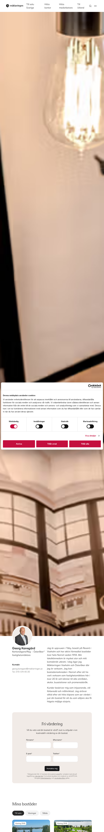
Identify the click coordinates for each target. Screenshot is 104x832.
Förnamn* (30, 740)
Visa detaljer (90, 436)
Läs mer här (39, 776)
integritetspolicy (45, 778)
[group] (52, 813)
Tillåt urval (52, 444)
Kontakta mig (52, 768)
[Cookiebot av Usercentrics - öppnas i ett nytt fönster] (90, 386)
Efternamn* (57, 740)
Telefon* (56, 753)
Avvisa (19, 444)
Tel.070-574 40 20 (21, 671)
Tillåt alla (85, 444)
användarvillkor (60, 778)
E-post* (29, 753)
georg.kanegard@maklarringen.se (27, 668)
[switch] (39, 426)
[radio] (18, 813)
